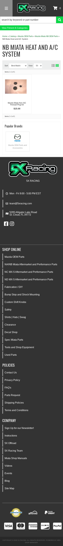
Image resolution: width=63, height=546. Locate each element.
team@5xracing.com (20, 203)
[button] (31, 19)
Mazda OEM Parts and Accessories (17, 146)
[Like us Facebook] (6, 224)
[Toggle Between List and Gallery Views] (55, 64)
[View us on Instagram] (12, 224)
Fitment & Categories (17, 28)
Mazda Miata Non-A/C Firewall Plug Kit (17, 104)
